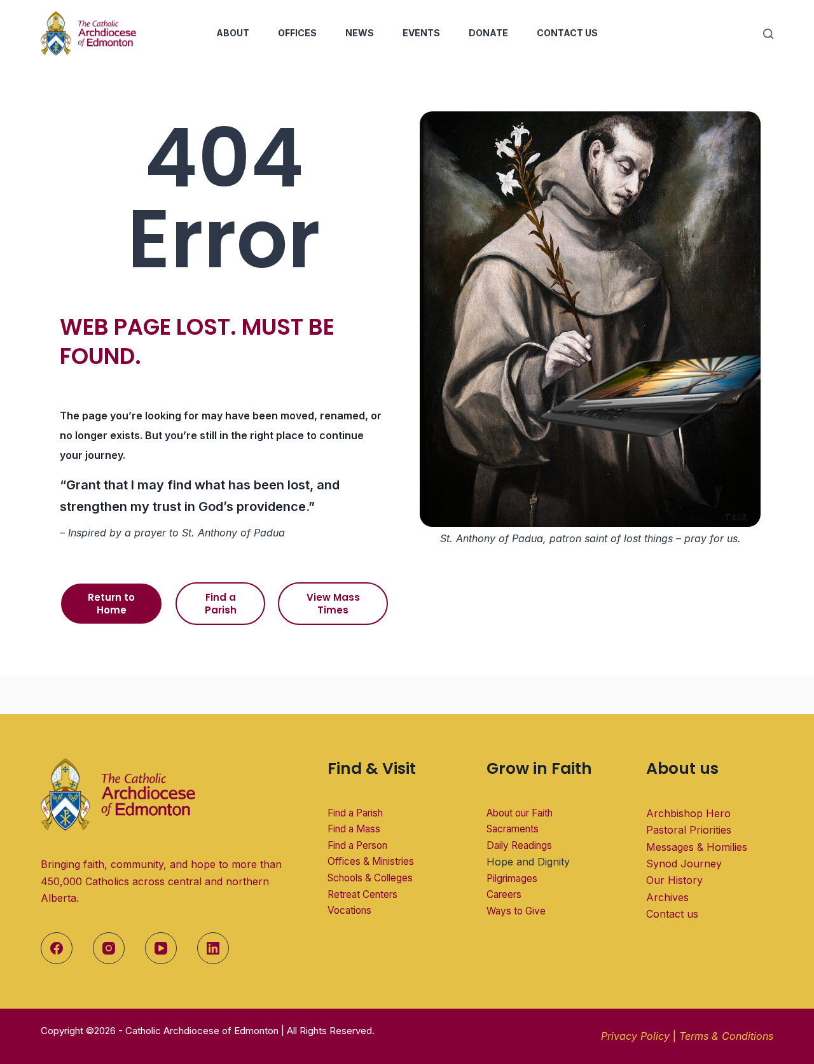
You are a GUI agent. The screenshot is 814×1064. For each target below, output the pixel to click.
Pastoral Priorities (688, 829)
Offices (297, 32)
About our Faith (519, 813)
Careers (503, 894)
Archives (667, 897)
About (232, 32)
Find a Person (357, 845)
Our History (674, 880)
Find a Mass (354, 829)
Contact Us (567, 32)
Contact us (672, 913)
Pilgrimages (511, 878)
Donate (488, 32)
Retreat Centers (362, 894)
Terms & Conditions (726, 1036)
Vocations (349, 910)
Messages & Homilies (696, 847)
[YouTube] (161, 948)
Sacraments (512, 829)
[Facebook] (56, 948)
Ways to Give (516, 911)
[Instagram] (109, 948)
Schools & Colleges (370, 878)
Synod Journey (684, 863)
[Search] (768, 34)
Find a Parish (355, 813)
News (359, 32)
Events (421, 32)
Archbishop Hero (688, 813)
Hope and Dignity (528, 861)
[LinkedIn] (213, 948)
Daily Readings (519, 845)
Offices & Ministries (371, 861)
